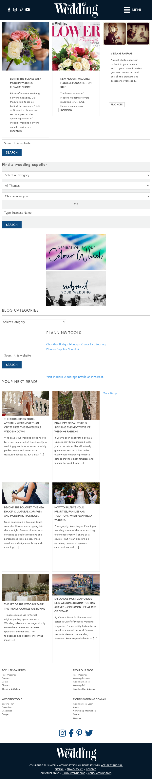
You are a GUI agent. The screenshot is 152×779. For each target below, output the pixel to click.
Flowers (6, 685)
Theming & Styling (11, 689)
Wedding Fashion (81, 678)
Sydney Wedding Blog (99, 773)
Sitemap (77, 718)
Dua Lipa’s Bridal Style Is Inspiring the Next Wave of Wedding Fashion (72, 427)
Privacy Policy (75, 769)
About (76, 707)
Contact (77, 714)
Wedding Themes (81, 681)
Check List (7, 710)
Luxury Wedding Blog (73, 773)
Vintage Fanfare (121, 53)
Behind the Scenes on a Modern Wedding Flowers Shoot (25, 83)
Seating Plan (8, 704)
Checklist (52, 344)
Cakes (5, 681)
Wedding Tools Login (83, 704)
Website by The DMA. (112, 765)
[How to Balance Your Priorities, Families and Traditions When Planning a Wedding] (75, 493)
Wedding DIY (79, 685)
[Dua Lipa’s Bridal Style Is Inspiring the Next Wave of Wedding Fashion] (75, 406)
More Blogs (110, 393)
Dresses (6, 678)
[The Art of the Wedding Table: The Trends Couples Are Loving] (25, 588)
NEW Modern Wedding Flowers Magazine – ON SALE (75, 83)
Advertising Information (84, 710)
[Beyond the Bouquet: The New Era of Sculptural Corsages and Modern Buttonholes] (25, 493)
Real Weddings (9, 675)
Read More (16, 131)
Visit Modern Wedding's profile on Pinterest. (75, 377)
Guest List (88, 344)
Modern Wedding (76, 754)
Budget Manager (70, 344)
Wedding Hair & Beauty (84, 689)
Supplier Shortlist (68, 349)
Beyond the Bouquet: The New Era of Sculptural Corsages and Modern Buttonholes (24, 511)
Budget (5, 714)
